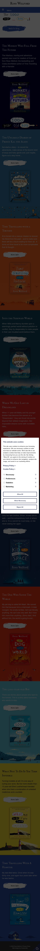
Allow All (20, 494)
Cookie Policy (9, 469)
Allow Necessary (20, 500)
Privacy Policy (9, 466)
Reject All (20, 507)
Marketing (10, 487)
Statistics (9, 483)
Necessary (10, 475)
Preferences (10, 479)
